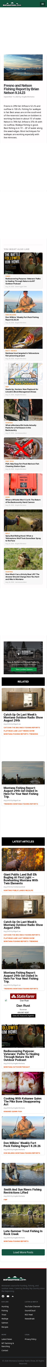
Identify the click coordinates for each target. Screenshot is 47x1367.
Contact (5, 1350)
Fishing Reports (32, 727)
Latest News (7, 1339)
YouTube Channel (32, 1306)
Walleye (5, 1318)
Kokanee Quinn (10, 1111)
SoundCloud (30, 1310)
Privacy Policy (30, 1339)
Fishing (5, 1310)
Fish (20, 1111)
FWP (5, 1200)
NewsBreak (29, 1318)
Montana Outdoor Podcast (17, 1067)
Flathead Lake (10, 731)
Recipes (5, 1327)
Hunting (8, 890)
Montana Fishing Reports (16, 734)
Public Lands (18, 890)
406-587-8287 (23, 1012)
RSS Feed (29, 1314)
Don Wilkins (9, 1153)
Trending (33, 734)
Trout (4, 1314)
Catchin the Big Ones (14, 727)
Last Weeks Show (26, 731)
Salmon (5, 1322)
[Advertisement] (23, 32)
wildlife (29, 890)
